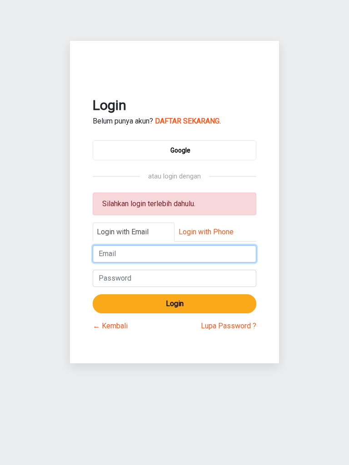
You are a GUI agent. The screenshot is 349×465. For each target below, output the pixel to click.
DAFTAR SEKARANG (187, 121)
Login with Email (123, 232)
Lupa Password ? (228, 326)
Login (175, 303)
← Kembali (110, 326)
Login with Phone (206, 232)
